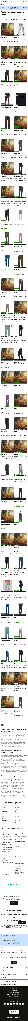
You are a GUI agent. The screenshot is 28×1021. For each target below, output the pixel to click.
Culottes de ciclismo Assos (19, 852)
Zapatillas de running (6, 864)
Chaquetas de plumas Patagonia (20, 873)
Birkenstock (17, 820)
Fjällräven (17, 805)
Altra (3, 814)
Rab (3, 809)
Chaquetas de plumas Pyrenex (20, 839)
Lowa (3, 813)
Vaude (16, 811)
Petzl (16, 822)
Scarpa (16, 809)
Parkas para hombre (6, 842)
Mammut (17, 813)
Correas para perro (19, 861)
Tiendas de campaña (7, 847)
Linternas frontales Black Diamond (20, 845)
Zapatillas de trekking (6, 860)
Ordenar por (24, 19)
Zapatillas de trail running (7, 862)
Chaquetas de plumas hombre (7, 840)
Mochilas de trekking (6, 856)
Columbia (17, 807)
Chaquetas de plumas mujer (7, 832)
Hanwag (16, 818)
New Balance (18, 816)
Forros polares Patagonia (20, 836)
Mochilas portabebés (6, 872)
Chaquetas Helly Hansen (20, 841)
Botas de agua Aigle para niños (20, 834)
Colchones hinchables (7, 849)
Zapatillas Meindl (18, 848)
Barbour (4, 822)
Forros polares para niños (20, 831)
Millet (3, 816)
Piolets (3, 858)
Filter (5, 19)
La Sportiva (4, 811)
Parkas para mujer (6, 834)
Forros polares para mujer (6, 837)
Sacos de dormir (5, 853)
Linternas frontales (6, 851)
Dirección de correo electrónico (14, 920)
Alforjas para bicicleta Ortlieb (19, 864)
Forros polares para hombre (6, 845)
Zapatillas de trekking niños (6, 868)
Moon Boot (4, 818)
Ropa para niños (5, 874)
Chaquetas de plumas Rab (20, 857)
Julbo (16, 814)
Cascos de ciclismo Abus (20, 870)
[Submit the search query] (26, 5)
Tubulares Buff (18, 868)
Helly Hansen (5, 820)
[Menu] (1, 5)
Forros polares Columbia (20, 843)
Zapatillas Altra (18, 866)
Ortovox (3, 807)
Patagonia (4, 805)
